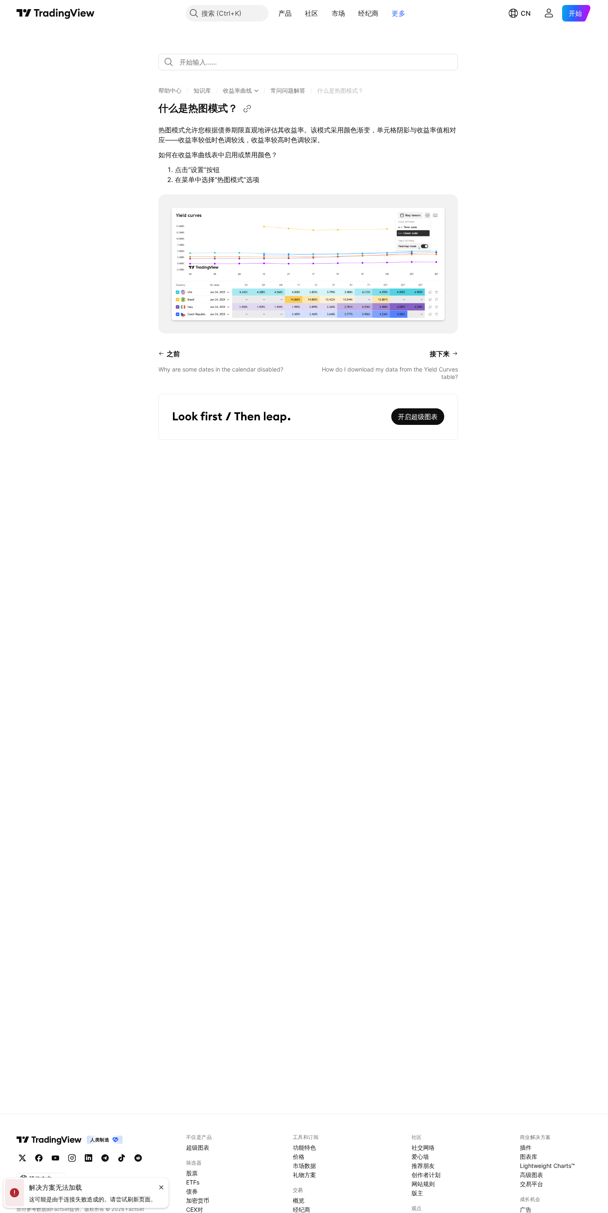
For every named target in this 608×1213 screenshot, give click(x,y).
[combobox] (308, 62)
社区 (311, 13)
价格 (298, 1156)
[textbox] (311, 62)
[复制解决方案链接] (247, 109)
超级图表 (197, 1147)
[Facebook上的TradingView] (39, 1158)
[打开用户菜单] (549, 13)
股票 (192, 1173)
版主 (417, 1192)
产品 (285, 13)
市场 (338, 13)
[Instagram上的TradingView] (72, 1158)
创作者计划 (426, 1174)
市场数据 (304, 1165)
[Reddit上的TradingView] (138, 1158)
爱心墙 (420, 1156)
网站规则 (423, 1183)
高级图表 (531, 1174)
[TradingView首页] (56, 13)
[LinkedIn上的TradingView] (88, 1158)
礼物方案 (304, 1174)
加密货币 (197, 1200)
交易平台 (531, 1183)
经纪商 (368, 13)
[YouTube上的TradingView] (55, 1158)
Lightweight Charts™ (547, 1165)
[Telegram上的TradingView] (105, 1158)
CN (526, 13)
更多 (398, 13)
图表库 (528, 1156)
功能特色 (304, 1147)
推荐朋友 (423, 1165)
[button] (298, 13)
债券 (192, 1191)
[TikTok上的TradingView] (121, 1158)
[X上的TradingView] (22, 1158)
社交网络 (423, 1147)
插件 (525, 1147)
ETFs (192, 1182)
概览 (298, 1200)
